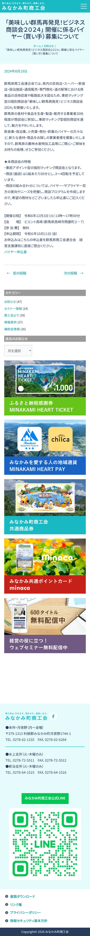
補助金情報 (12, 329)
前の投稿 (16, 273)
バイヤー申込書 (15, 251)
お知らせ (10, 301)
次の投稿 (73, 273)
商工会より (11, 315)
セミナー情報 (13, 308)
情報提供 (10, 322)
